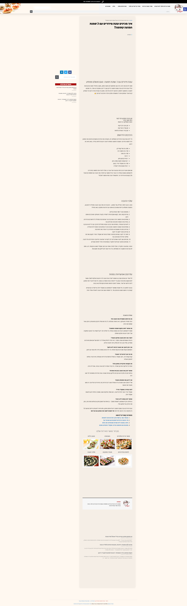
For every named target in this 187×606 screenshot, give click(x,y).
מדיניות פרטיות (76, 603)
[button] (185, 9)
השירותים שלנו (122, 6)
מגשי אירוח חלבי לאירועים (162, 6)
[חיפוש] (31, 11)
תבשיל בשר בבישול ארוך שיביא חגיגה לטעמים (115, 418)
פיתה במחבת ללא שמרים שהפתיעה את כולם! (115, 423)
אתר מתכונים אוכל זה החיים (85, 603)
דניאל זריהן (97, 601)
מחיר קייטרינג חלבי (134, 6)
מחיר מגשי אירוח (147, 6)
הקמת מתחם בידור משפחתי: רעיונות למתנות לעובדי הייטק (115, 553)
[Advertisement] (107, 47)
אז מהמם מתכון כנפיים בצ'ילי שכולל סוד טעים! (118, 536)
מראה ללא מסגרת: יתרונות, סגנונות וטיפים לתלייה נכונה (116, 544)
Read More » (74, 90)
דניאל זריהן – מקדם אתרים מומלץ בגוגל (87, 601)
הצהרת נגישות (110, 603)
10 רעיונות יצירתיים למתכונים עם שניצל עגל (115, 420)
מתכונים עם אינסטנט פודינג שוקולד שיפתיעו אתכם (113, 425)
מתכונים (107, 6)
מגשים (130, 20)
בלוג (113, 6)
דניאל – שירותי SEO (104, 601)
